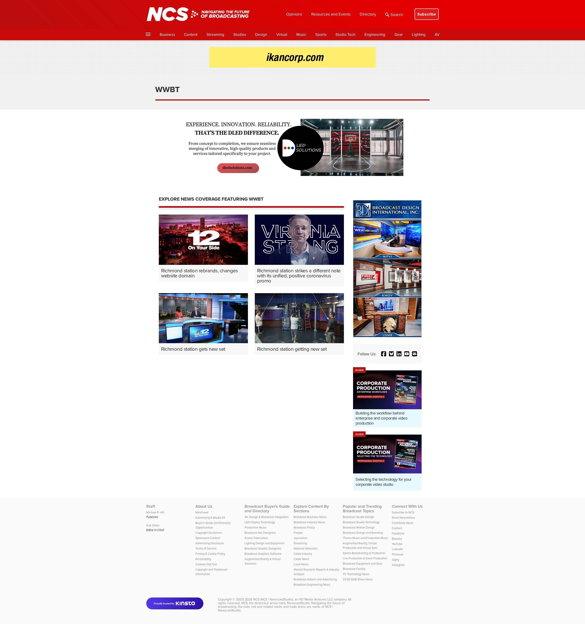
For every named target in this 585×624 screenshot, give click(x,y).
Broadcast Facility (354, 569)
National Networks (305, 548)
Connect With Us (407, 506)
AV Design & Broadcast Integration (266, 517)
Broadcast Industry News (309, 522)
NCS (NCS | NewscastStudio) (273, 599)
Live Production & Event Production (365, 558)
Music (301, 34)
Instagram (398, 565)
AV (437, 34)
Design (261, 34)
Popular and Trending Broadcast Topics (362, 508)
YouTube (397, 544)
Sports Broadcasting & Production (364, 553)
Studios (239, 34)
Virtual (281, 34)
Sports (321, 34)
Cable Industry (303, 554)
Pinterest (397, 554)
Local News (301, 564)
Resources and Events (331, 14)
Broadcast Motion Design (359, 527)
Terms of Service (205, 548)
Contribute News (402, 523)
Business (167, 34)
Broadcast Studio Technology (361, 522)
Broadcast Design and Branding (363, 533)
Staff (150, 506)
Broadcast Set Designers (260, 533)
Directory (368, 14)
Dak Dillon (153, 525)
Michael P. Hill (155, 512)
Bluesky (397, 538)
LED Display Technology (260, 522)
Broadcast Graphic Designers (263, 548)
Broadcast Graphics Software (263, 554)
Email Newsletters (403, 517)
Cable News (301, 559)
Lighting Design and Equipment (264, 543)
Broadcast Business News (310, 517)
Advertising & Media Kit (210, 517)
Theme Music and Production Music (365, 538)
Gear (398, 34)
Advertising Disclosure (209, 543)
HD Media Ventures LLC (316, 599)
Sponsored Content (207, 538)
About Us (204, 506)
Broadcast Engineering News (312, 584)
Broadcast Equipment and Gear (362, 563)
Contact (397, 528)
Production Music (255, 527)
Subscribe (426, 14)
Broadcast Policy (304, 527)
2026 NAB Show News (358, 579)
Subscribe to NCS (403, 512)
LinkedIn (397, 549)
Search (397, 14)
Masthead (201, 512)
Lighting (418, 34)
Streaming (215, 34)
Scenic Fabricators (256, 538)
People (298, 533)
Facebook (398, 533)
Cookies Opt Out (206, 564)
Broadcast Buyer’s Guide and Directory (267, 508)
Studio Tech (345, 34)
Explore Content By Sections (311, 508)
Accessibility (203, 559)
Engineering (374, 34)
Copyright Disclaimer (208, 533)
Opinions (294, 14)
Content (190, 34)
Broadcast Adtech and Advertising (315, 579)
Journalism (301, 538)
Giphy (395, 560)
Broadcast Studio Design (358, 517)
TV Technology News (356, 574)
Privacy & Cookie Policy (210, 554)
